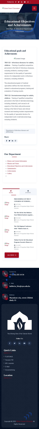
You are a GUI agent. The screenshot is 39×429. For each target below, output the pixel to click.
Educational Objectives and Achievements (19, 166)
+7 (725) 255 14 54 (16, 275)
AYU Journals (9, 363)
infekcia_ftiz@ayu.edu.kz (19, 286)
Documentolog (10, 370)
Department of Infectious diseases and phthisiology (17, 131)
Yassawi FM (9, 360)
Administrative (11, 168)
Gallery (9, 173)
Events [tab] (28, 192)
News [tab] (11, 192)
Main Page (9, 29)
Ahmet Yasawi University (24, 421)
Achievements (11, 171)
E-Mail (7, 367)
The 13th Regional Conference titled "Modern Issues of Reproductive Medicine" (22, 229)
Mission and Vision (13, 163)
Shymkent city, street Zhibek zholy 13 (21, 299)
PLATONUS (9, 357)
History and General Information (17, 161)
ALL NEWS (10, 255)
